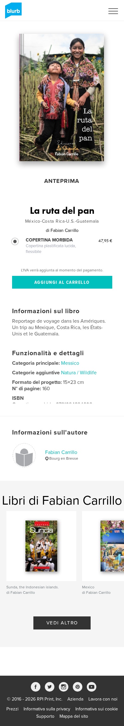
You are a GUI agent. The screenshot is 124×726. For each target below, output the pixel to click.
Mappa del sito (73, 716)
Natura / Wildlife (79, 373)
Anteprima (61, 180)
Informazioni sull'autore (50, 432)
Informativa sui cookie (96, 709)
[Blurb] (12, 13)
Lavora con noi (102, 699)
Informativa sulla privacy (47, 709)
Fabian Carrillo (61, 452)
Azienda (75, 699)
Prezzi (12, 709)
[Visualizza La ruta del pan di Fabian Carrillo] (61, 97)
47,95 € (105, 240)
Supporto (45, 716)
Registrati (87, 11)
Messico (70, 363)
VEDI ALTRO (62, 623)
